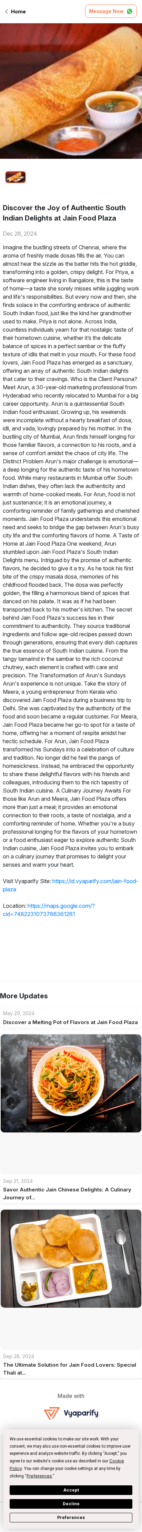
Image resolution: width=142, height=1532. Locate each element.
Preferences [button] (39, 1475)
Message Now (106, 11)
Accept (71, 1490)
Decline (71, 1503)
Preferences (71, 1517)
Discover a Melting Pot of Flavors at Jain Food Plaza (70, 1022)
